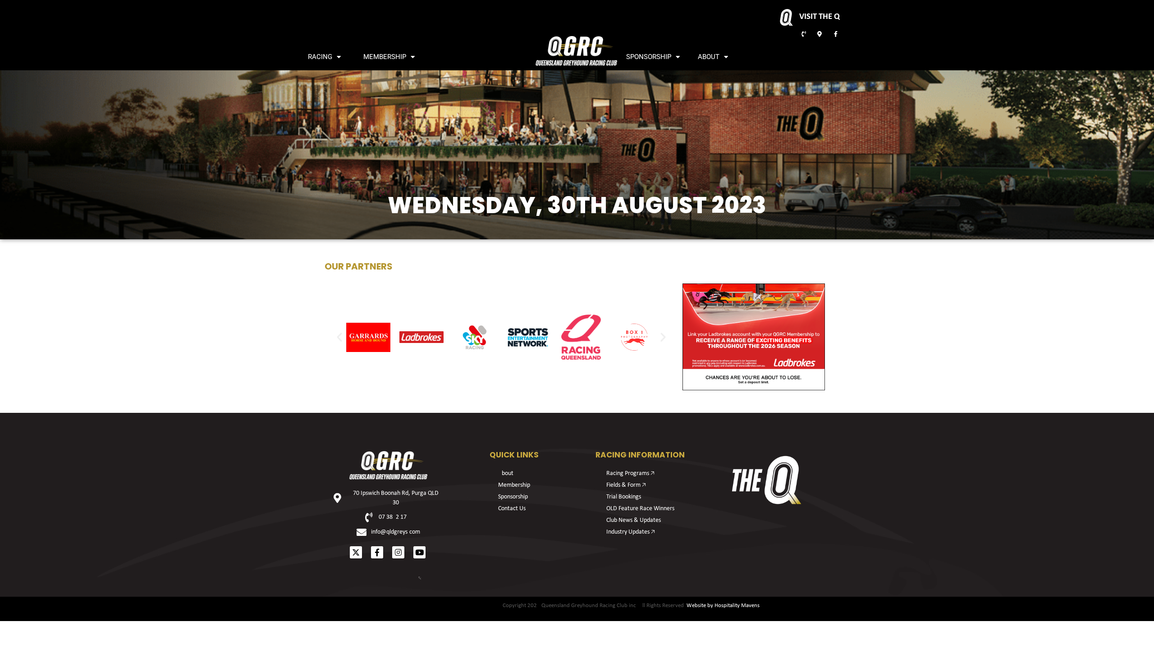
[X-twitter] (356, 552)
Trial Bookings (623, 497)
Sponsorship (648, 57)
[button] (339, 337)
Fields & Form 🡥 (626, 485)
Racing (320, 57)
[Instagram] (398, 552)
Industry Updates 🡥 (630, 532)
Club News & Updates (633, 520)
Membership (384, 57)
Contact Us (512, 508)
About (708, 57)
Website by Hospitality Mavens (723, 605)
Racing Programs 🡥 (630, 473)
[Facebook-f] (377, 552)
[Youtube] (419, 552)
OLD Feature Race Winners (640, 508)
